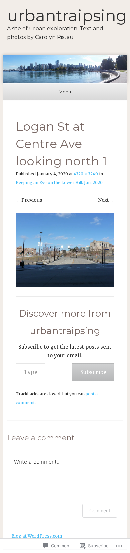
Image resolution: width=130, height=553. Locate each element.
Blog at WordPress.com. (37, 536)
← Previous (29, 200)
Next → (106, 200)
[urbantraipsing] (65, 69)
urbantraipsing (67, 15)
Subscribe (93, 372)
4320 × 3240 (86, 173)
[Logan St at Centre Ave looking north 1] (65, 250)
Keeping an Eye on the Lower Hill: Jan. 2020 (59, 182)
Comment (99, 510)
